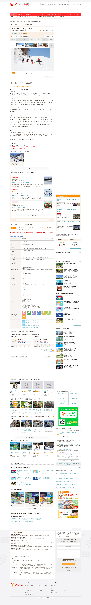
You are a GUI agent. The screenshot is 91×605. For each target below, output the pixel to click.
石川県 (71, 463)
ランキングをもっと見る (76, 467)
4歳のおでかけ (62, 398)
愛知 (34, 16)
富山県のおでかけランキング (17, 519)
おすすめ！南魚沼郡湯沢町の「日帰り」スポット (66, 473)
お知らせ (38, 39)
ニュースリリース (28, 590)
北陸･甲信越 (59, 463)
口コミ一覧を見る (32, 215)
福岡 (63, 16)
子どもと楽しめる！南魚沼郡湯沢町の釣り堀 (65, 484)
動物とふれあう (70, 4)
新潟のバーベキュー (25, 535)
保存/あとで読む (65, 1)
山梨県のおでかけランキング (17, 521)
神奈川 (25, 16)
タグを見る (24, 289)
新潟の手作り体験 (20, 538)
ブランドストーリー (67, 585)
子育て (71, 14)
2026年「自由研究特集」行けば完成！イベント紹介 (20, 556)
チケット (19, 39)
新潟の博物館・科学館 (37, 546)
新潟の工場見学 (14, 538)
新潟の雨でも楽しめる (15, 546)
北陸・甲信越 (39, 16)
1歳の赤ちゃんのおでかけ (74, 393)
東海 (32, 16)
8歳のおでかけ (62, 403)
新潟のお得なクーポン (15, 542)
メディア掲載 (40, 590)
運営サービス (53, 588)
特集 (78, 14)
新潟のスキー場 (21, 549)
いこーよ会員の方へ (68, 570)
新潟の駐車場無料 (31, 542)
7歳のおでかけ (74, 401)
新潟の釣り (32, 535)
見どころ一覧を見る (32, 168)
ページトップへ (77, 528)
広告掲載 (26, 588)
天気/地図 (51, 39)
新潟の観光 (47, 535)
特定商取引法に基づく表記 (29, 594)
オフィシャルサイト (49, 238)
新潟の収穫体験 (36, 538)
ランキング (41, 14)
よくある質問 (40, 587)
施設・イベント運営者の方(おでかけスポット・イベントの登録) (28, 560)
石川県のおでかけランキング (30, 519)
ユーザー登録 (13, 560)
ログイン (78, 1)
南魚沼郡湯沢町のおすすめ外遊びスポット (65, 487)
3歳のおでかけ (74, 395)
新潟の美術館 (43, 546)
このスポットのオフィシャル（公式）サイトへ (30, 262)
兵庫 (50, 16)
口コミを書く (15, 36)
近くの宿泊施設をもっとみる (32, 437)
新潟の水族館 (49, 546)
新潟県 (63, 463)
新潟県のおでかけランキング (36, 518)
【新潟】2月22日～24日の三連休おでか (32, 320)
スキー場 (23, 287)
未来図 (65, 587)
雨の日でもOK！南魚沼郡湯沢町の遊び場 (65, 478)
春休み (59, 4)
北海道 (17, 16)
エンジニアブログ (54, 592)
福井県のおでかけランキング (43, 519)
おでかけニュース (61, 14)
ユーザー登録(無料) (72, 1)
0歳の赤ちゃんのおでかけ (62, 393)
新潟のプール (42, 535)
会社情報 (65, 588)
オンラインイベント (30, 14)
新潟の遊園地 (13, 535)
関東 (20, 16)
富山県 (67, 463)
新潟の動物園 (19, 535)
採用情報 (52, 590)
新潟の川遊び (13, 543)
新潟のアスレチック (38, 542)
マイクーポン (57, 1)
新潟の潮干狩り (37, 549)
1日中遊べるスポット (77, 4)
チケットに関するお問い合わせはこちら (68, 567)
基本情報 (13, 39)
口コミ (32, 39)
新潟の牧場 (37, 535)
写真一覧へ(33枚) (49, 76)
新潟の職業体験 (42, 538)
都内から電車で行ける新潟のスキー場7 (32, 325)
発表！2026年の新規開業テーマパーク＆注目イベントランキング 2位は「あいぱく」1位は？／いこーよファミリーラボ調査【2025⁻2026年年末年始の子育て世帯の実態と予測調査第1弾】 (35, 573)
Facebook (26, 592)
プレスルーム (40, 588)
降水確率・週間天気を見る (47, 349)
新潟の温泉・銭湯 (14, 549)
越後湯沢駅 (29, 275)
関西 (44, 16)
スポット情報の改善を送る (16, 236)
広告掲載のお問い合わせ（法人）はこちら (68, 560)
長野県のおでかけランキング (30, 521)
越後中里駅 (24, 275)
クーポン (26, 39)
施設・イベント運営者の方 (29, 585)
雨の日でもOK (63, 4)
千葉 (27, 16)
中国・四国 (54, 16)
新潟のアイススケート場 (29, 549)
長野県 (68, 464)
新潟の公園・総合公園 (47, 542)
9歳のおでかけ (74, 403)
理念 (52, 587)
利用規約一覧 (27, 587)
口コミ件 (51, 30)
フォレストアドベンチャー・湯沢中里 (42, 291)
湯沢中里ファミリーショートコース (28, 291)
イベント (20, 14)
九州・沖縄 (60, 16)
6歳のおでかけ (62, 401)
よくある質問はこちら (68, 568)
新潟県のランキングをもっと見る (68, 460)
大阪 (46, 16)
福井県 (74, 463)
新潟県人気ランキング (17, 33)
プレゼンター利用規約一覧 (42, 585)
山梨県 (78, 463)
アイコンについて (14, 315)
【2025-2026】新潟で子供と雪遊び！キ (32, 327)
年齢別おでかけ (50, 14)
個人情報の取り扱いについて (68, 559)
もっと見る (51, 576)
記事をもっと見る (32, 508)
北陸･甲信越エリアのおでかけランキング (20, 518)
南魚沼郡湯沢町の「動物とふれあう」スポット (66, 475)
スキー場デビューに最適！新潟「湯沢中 (32, 324)
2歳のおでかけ (62, 395)
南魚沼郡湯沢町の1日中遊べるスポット (64, 481)
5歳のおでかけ (74, 398)
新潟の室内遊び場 (23, 546)
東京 (22, 16)
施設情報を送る (24, 36)
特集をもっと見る (77, 325)
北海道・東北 (12, 16)
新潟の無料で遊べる (23, 542)
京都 (48, 16)
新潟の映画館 (29, 546)
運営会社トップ (54, 585)
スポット (13, 14)
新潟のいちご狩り (44, 549)
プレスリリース (67, 590)
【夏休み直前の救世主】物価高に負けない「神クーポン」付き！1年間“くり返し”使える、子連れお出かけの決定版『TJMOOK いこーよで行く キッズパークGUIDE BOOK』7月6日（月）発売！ (35, 569)
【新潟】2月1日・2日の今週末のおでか (32, 322)
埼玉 (29, 16)
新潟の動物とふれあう (29, 538)
